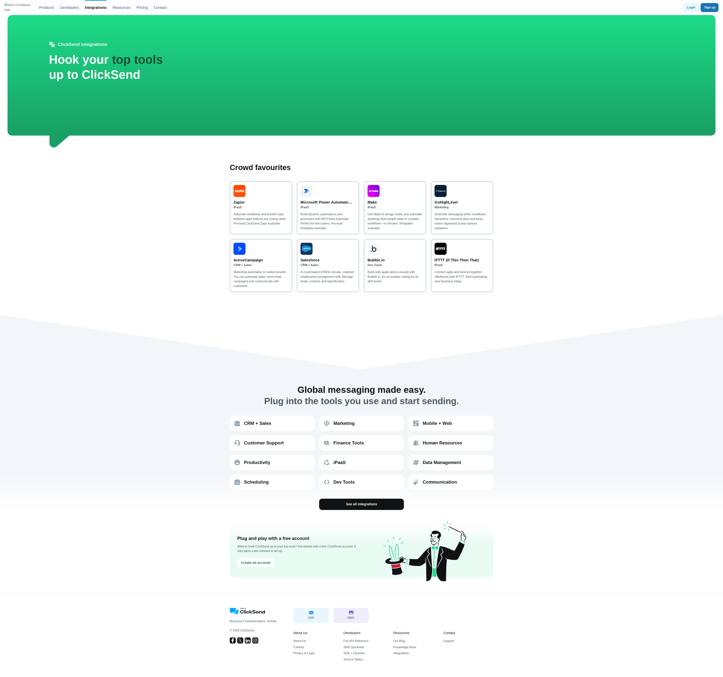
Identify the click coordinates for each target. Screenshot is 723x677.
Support (448, 641)
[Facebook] (233, 640)
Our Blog (399, 641)
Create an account (255, 563)
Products (46, 7)
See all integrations (361, 504)
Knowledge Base (404, 647)
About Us (299, 641)
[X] (240, 640)
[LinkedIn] (248, 640)
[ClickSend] (20, 7)
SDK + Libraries (354, 653)
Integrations (96, 7)
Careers (298, 647)
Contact (160, 7)
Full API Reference (356, 641)
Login (691, 7)
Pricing (142, 7)
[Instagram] (255, 640)
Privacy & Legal (303, 653)
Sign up (709, 7)
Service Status (353, 659)
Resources (121, 7)
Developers (69, 7)
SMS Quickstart (353, 647)
